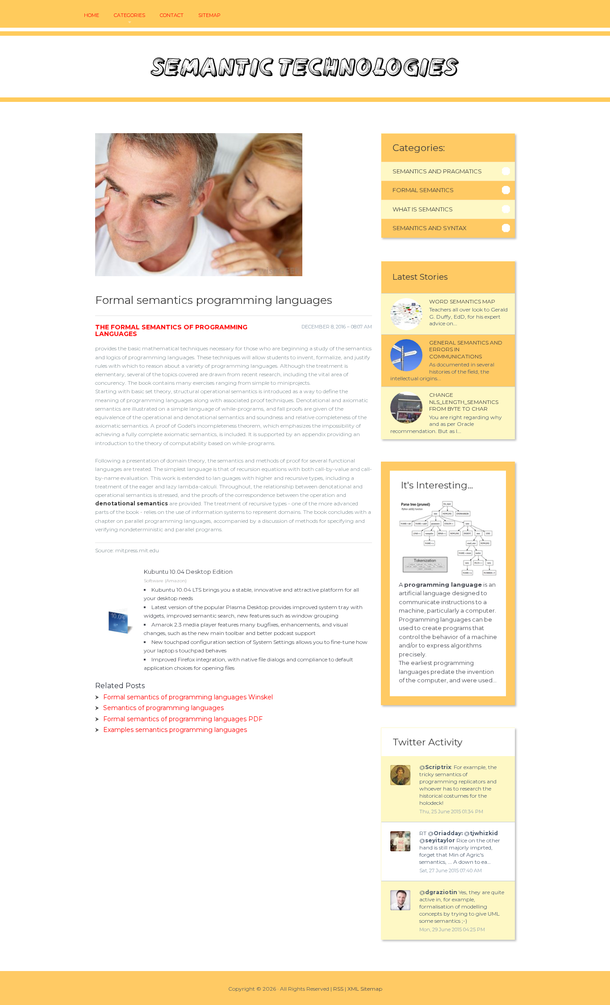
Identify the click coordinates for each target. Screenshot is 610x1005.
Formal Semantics (423, 189)
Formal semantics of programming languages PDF (183, 719)
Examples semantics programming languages (175, 730)
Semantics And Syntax (430, 227)
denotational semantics (131, 503)
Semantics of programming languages (163, 708)
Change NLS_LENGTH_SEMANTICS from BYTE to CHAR (463, 401)
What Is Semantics (423, 209)
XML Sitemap (364, 988)
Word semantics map (462, 301)
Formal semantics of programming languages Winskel (188, 697)
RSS (338, 988)
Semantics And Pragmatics (437, 171)
